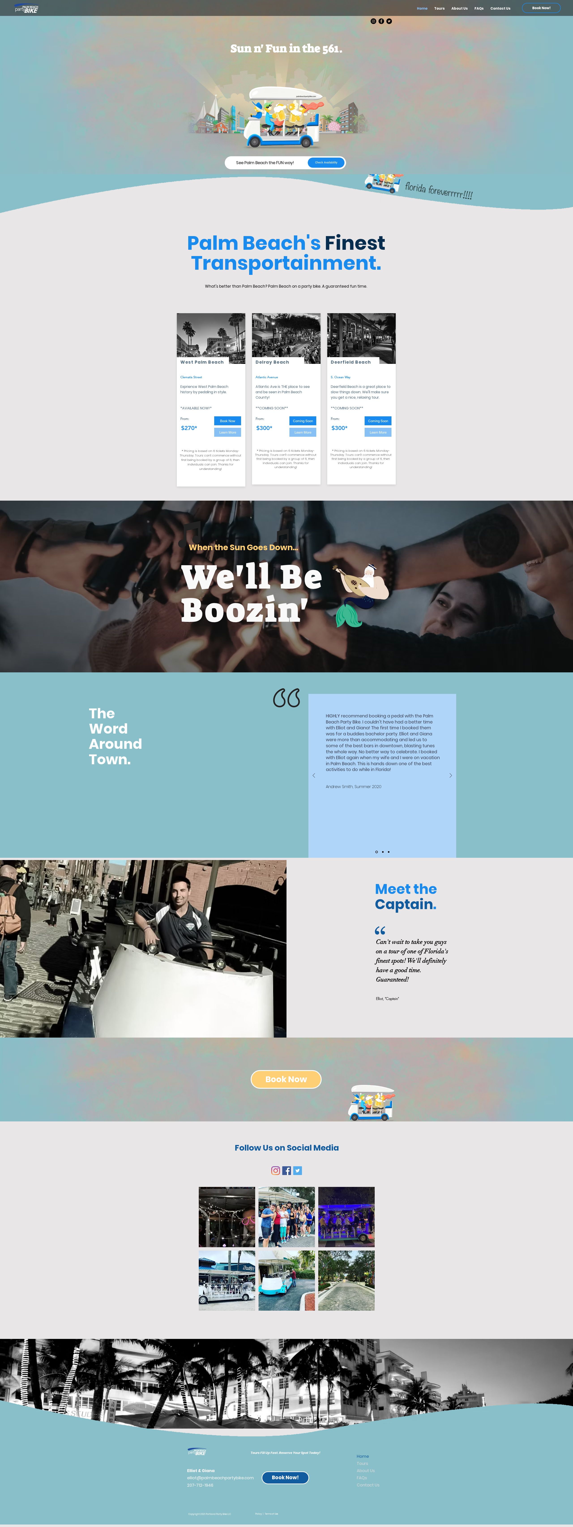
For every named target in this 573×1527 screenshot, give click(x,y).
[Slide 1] (376, 852)
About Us (366, 1470)
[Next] (451, 775)
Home (363, 1456)
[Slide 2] (383, 852)
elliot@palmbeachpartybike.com (220, 1478)
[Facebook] (381, 21)
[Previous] (314, 775)
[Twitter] (389, 21)
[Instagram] (373, 21)
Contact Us (368, 1485)
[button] (302, 420)
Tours (362, 1463)
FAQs (362, 1478)
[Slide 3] (388, 852)
